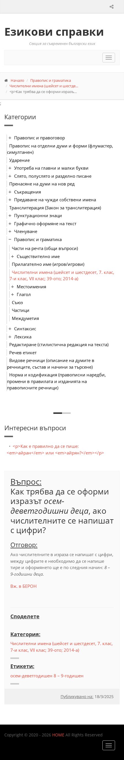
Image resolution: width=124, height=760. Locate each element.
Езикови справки (54, 31)
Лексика (22, 337)
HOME (58, 735)
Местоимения (31, 286)
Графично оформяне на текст (45, 223)
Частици (20, 310)
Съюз (17, 302)
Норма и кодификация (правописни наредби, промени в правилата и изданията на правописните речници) (56, 381)
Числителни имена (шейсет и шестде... (44, 85)
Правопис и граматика (50, 80)
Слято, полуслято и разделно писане (52, 176)
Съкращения (27, 192)
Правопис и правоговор (39, 138)
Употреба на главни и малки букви (51, 168)
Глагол (24, 294)
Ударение (19, 160)
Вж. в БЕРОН (23, 586)
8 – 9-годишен (69, 675)
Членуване (25, 231)
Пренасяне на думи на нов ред (42, 184)
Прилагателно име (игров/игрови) (48, 264)
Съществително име (38, 256)
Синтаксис (25, 328)
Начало (17, 80)
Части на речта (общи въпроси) (45, 248)
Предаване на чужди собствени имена (55, 199)
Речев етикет (23, 352)
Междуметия (25, 318)
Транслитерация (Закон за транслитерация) (55, 208)
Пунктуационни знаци (38, 215)
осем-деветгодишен (31, 675)
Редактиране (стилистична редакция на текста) (58, 344)
